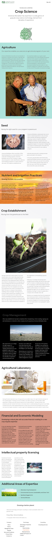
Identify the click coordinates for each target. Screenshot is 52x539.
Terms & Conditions (18, 515)
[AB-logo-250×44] (8, 1)
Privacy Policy (10, 515)
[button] (34, 490)
